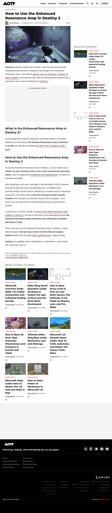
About (5, 458)
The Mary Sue (104, 488)
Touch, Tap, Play (49, 491)
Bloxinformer (104, 491)
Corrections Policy (10, 461)
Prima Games (49, 485)
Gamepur (85, 481)
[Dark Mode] (92, 3)
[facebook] (102, 449)
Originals (63, 3)
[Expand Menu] (97, 3)
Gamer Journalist (48, 488)
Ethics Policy (28, 461)
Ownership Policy (30, 464)
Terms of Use (28, 467)
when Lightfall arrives (41, 235)
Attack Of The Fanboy (100, 481)
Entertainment (77, 3)
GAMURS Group (104, 499)
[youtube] (107, 449)
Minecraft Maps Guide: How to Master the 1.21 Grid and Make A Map (15, 386)
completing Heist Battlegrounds (44, 175)
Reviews (52, 3)
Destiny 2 (44, 81)
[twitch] (91, 449)
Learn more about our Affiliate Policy (16, 257)
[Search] (87, 3)
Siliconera (65, 485)
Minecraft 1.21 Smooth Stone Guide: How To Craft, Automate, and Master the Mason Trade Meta (59, 343)
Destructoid (104, 485)
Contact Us (27, 458)
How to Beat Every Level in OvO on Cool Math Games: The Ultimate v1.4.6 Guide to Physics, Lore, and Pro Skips (98, 124)
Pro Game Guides (48, 481)
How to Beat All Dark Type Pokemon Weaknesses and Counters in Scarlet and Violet (15, 343)
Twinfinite (65, 481)
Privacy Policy (8, 467)
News (43, 3)
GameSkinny (64, 488)
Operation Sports (82, 488)
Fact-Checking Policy (11, 464)
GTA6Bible (51, 494)
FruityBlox (84, 491)
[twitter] (96, 449)
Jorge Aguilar (10, 305)
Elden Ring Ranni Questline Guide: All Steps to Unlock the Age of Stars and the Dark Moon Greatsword (38, 294)
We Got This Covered (80, 485)
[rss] (86, 449)
